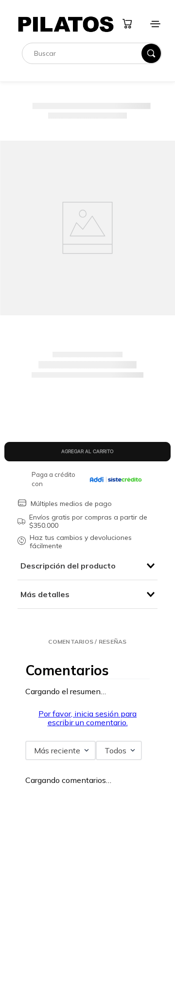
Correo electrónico (47, 940)
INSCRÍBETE (87, 975)
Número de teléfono (49, 911)
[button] (87, 641)
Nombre (33, 853)
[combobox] (91, 71)
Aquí (113, 8)
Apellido (33, 882)
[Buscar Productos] (151, 71)
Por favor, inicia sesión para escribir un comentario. (87, 718)
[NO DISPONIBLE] (87, 451)
